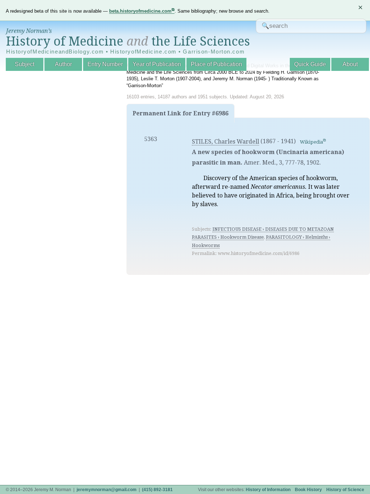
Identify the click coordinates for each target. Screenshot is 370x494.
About (350, 64)
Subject (24, 64)
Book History (308, 489)
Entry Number (105, 64)
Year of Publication (157, 64)
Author (63, 64)
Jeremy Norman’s (29, 30)
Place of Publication (216, 64)
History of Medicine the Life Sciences (128, 41)
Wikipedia (311, 142)
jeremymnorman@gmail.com (107, 489)
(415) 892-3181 (157, 489)
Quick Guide (310, 64)
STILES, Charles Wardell (225, 141)
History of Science (345, 489)
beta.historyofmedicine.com (140, 11)
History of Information (268, 489)
